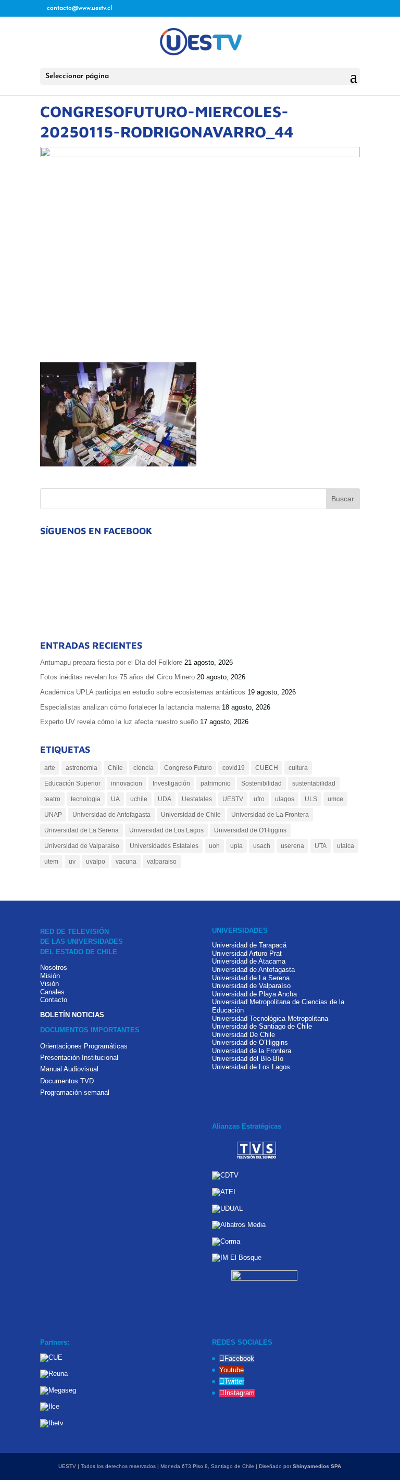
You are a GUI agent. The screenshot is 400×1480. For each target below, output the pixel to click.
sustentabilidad (313, 783)
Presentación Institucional (79, 1057)
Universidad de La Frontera (270, 814)
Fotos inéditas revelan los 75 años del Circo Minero (117, 677)
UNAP (53, 814)
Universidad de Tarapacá (249, 945)
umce (335, 799)
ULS (311, 799)
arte (49, 767)
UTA (321, 846)
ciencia (143, 767)
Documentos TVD (67, 1081)
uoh (214, 846)
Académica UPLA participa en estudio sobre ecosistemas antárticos (142, 692)
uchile (138, 799)
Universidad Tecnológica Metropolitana (270, 1018)
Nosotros (53, 967)
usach (261, 846)
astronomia (81, 767)
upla (236, 846)
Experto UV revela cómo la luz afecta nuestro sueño (119, 722)
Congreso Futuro (188, 767)
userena (292, 846)
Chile (115, 767)
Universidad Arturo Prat (247, 953)
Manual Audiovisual (69, 1069)
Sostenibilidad (261, 783)
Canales (52, 992)
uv (72, 861)
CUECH (266, 767)
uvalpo (95, 861)
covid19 (233, 767)
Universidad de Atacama (248, 961)
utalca (345, 846)
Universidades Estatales (164, 846)
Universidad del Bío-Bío (247, 1058)
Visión (49, 984)
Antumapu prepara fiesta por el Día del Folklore (111, 662)
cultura (298, 767)
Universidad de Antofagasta (111, 814)
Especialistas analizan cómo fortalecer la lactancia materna (130, 707)
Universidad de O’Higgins (250, 1042)
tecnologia (86, 799)
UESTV (232, 799)
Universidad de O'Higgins (250, 830)
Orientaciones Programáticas (84, 1046)
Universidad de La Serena (81, 830)
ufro (259, 799)
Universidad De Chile (243, 1035)
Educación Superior (72, 783)
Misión (50, 976)
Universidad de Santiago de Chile (262, 1026)
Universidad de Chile (191, 814)
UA (115, 799)
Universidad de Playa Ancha (254, 994)
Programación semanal (74, 1092)
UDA (164, 799)
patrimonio (216, 783)
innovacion (126, 783)
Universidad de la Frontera (251, 1051)
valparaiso (162, 861)
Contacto (53, 1000)
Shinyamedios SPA (317, 1466)
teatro (52, 799)
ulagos (284, 799)
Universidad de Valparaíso (81, 846)
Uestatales (197, 799)
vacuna (126, 861)
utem (51, 861)
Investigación (171, 783)
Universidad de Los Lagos (166, 830)
